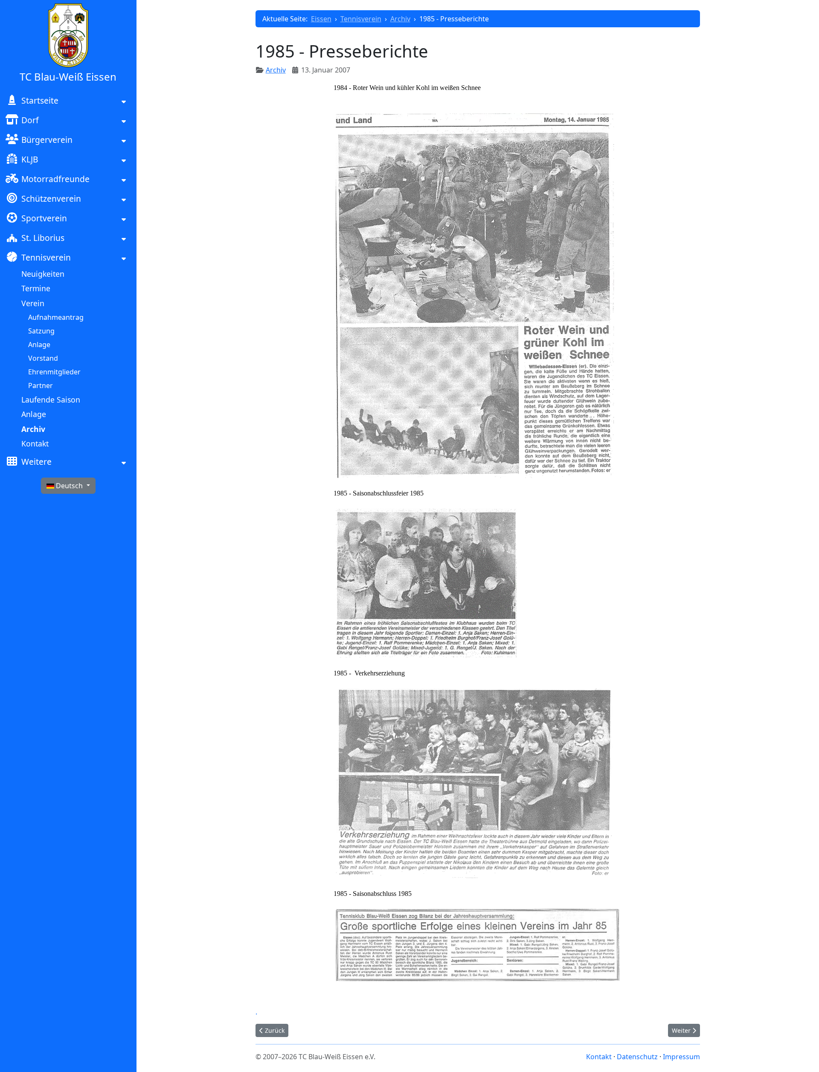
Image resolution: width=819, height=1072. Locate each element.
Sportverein (44, 218)
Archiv (33, 429)
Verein (32, 303)
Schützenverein (51, 198)
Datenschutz (637, 1056)
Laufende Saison (50, 399)
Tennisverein (46, 257)
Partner (40, 385)
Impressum (681, 1056)
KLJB (29, 159)
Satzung (41, 331)
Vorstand (43, 358)
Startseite (39, 100)
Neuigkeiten (42, 274)
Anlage (39, 344)
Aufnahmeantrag (56, 317)
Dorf (30, 120)
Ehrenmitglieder (54, 372)
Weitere (36, 461)
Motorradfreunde (55, 179)
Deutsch (69, 485)
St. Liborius (42, 237)
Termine (35, 288)
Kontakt (35, 443)
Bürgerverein (47, 139)
